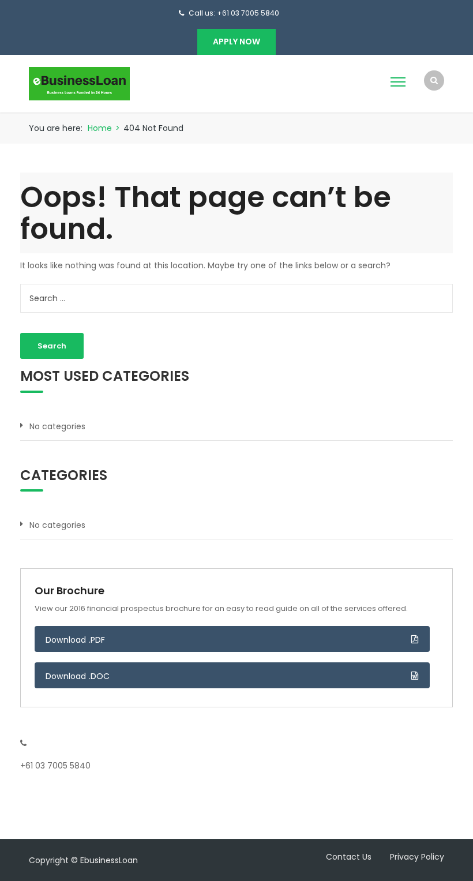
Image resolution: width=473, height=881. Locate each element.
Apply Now (236, 41)
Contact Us (348, 857)
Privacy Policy (417, 857)
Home (100, 128)
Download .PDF (76, 640)
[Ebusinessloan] (79, 83)
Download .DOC (78, 676)
